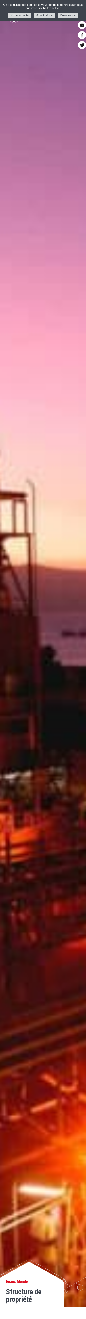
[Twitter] (82, 45)
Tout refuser (45, 15)
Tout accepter (21, 15)
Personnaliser (68, 15)
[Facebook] (82, 35)
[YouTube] (82, 25)
